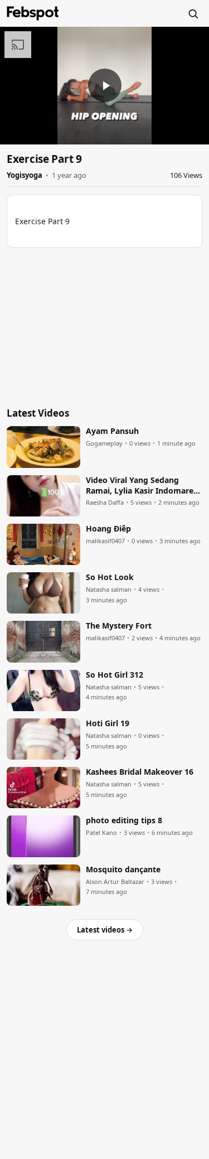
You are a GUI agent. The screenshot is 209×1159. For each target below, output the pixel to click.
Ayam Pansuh (112, 431)
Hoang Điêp (108, 529)
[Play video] (104, 85)
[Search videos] (192, 13)
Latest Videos (38, 413)
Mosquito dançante (123, 870)
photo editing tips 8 (124, 820)
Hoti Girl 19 (107, 723)
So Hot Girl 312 (114, 675)
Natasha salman (109, 589)
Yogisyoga (24, 175)
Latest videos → (105, 930)
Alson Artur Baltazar (115, 882)
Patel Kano (101, 833)
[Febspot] (33, 13)
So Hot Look (110, 577)
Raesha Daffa (105, 502)
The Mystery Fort (119, 626)
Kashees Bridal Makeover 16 (139, 772)
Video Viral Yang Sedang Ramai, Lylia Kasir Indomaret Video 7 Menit (141, 485)
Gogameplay (104, 443)
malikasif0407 (105, 541)
